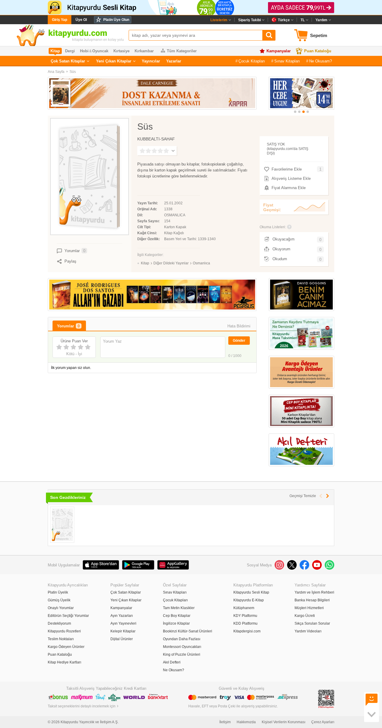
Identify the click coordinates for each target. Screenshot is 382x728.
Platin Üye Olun (116, 20)
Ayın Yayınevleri (123, 623)
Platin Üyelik (58, 592)
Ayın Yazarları (121, 616)
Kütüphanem (243, 608)
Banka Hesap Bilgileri (312, 600)
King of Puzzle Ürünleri (181, 654)
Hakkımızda (246, 722)
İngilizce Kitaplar (176, 623)
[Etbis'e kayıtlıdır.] (326, 699)
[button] (295, 112)
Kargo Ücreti (305, 616)
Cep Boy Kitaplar (176, 616)
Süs (73, 72)
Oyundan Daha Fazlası (181, 639)
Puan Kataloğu (317, 51)
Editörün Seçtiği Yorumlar (68, 616)
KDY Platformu (245, 616)
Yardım (321, 20)
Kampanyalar (279, 51)
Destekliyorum (59, 623)
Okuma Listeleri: (273, 227)
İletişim (225, 722)
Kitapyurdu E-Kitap (248, 600)
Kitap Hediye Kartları (64, 662)
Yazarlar (173, 61)
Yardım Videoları (308, 631)
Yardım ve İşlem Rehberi (314, 592)
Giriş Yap (59, 20)
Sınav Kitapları (287, 61)
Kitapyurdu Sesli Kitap (251, 592)
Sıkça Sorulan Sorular (312, 623)
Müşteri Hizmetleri (309, 608)
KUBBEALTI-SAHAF (156, 139)
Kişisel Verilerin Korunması (283, 722)
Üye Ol (81, 20)
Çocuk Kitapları (251, 61)
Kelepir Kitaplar (122, 631)
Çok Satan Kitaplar (68, 61)
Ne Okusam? (320, 61)
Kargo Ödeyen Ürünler (66, 647)
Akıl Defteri (172, 662)
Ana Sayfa (56, 72)
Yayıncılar (151, 61)
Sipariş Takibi (249, 20)
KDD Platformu (245, 623)
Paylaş (70, 261)
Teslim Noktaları (61, 639)
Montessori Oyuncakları (182, 647)
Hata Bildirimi (238, 326)
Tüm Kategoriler (182, 51)
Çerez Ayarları (322, 722)
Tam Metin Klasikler (179, 608)
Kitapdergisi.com (247, 631)
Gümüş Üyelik (59, 600)
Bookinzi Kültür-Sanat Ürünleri (187, 631)
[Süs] (62, 525)
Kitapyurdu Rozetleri (64, 631)
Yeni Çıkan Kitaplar (113, 61)
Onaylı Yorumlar (61, 608)
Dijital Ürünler (121, 639)
